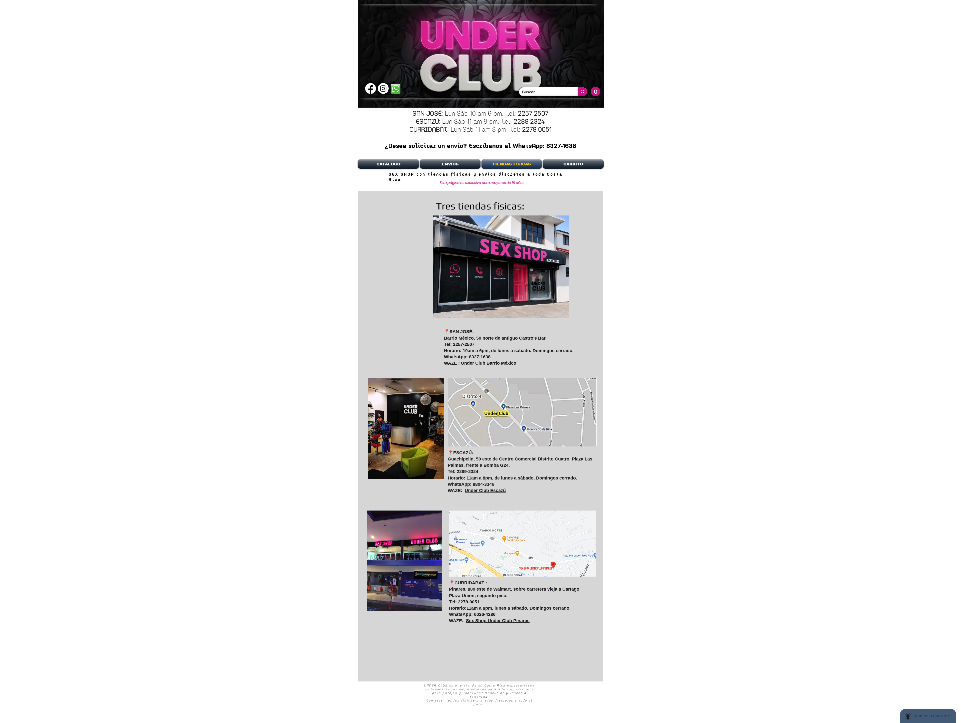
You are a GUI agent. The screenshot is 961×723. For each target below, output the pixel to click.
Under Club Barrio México (488, 363)
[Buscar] (582, 91)
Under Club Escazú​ (485, 490)
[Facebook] (370, 88)
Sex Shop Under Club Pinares (498, 620)
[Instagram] (383, 88)
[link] (595, 91)
